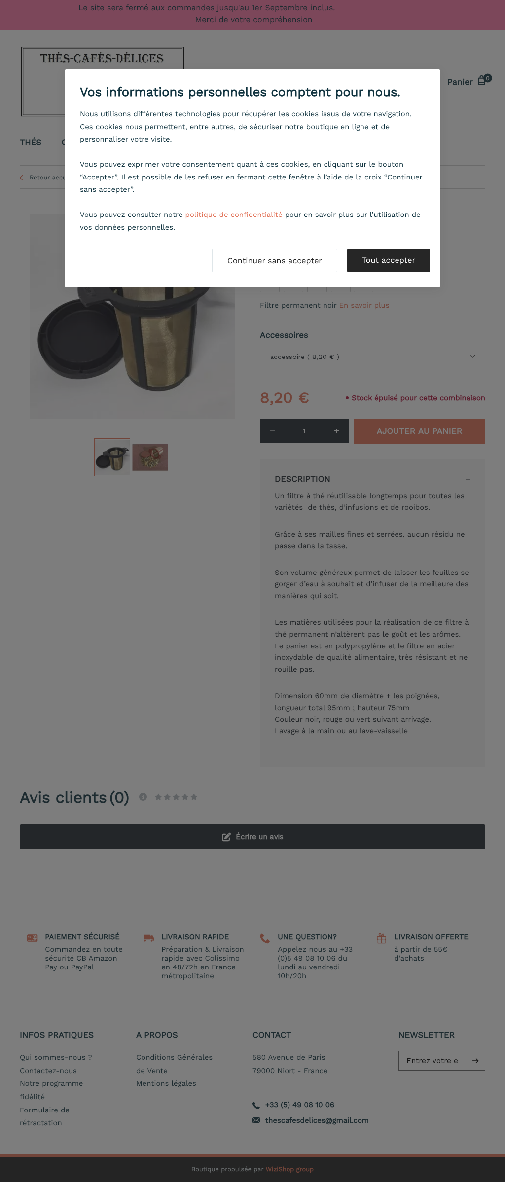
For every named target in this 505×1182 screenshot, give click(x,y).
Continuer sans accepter (274, 260)
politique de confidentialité (234, 214)
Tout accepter (388, 260)
